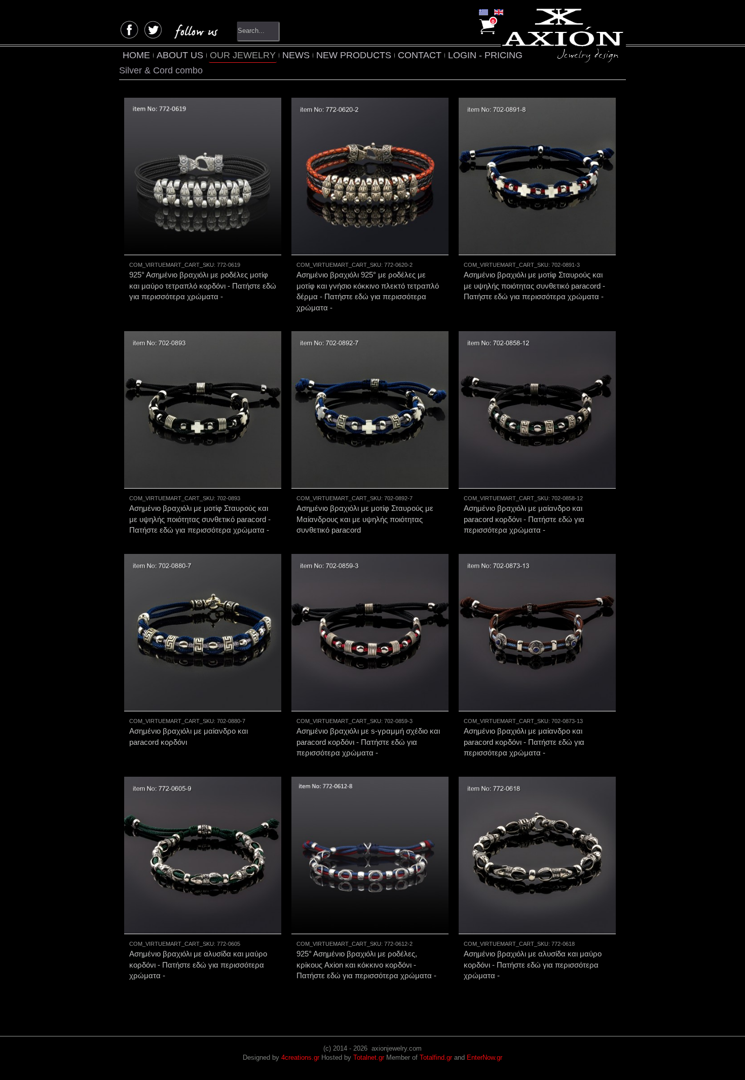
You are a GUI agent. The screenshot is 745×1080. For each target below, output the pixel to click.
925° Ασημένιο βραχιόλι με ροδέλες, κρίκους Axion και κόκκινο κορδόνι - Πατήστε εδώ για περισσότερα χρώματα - (366, 964)
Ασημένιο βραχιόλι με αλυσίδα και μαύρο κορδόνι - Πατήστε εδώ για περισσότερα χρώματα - (198, 964)
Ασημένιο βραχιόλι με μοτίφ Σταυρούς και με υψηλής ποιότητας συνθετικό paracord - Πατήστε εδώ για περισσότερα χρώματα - (534, 285)
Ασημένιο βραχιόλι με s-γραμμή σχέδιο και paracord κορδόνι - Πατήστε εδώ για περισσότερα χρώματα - (368, 742)
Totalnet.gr (368, 1057)
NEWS (296, 55)
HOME (136, 55)
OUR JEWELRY (243, 55)
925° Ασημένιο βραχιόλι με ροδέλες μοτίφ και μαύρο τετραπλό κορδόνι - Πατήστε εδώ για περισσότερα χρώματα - (202, 285)
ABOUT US (180, 55)
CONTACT (419, 55)
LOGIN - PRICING (485, 55)
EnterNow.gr (484, 1057)
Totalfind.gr (436, 1057)
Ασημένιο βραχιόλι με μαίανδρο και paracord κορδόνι (188, 736)
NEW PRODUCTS (353, 55)
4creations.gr (300, 1057)
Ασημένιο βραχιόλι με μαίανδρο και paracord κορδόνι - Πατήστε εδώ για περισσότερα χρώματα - (524, 519)
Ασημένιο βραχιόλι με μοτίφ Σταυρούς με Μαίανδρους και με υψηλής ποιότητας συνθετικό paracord (364, 519)
